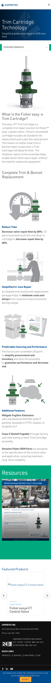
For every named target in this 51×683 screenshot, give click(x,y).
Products (6, 655)
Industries (29, 655)
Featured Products (14, 47)
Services (17, 655)
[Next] (47, 595)
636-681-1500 (13, 633)
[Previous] (4, 595)
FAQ (38, 655)
